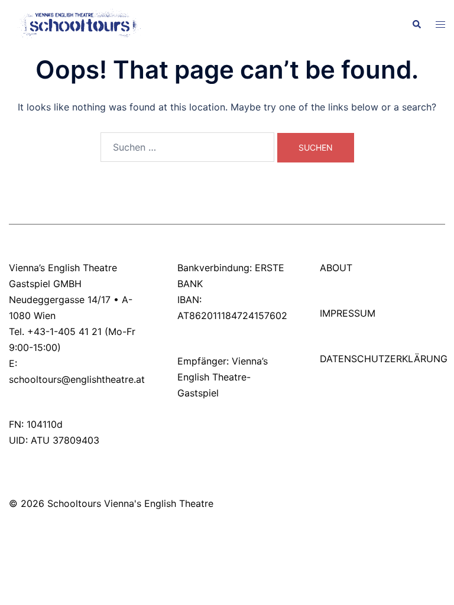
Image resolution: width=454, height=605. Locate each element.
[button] (416, 24)
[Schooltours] (75, 24)
